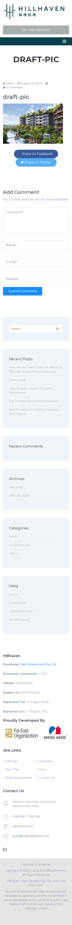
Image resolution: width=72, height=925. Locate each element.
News (13, 536)
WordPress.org (19, 619)
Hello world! (17, 380)
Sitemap (27, 864)
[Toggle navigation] (64, 41)
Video (13, 553)
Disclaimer (43, 864)
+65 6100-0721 (22, 826)
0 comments (14, 87)
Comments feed (20, 611)
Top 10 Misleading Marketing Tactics (34, 401)
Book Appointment (18, 777)
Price (42, 769)
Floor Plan (12, 769)
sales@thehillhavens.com (30, 836)
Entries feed (17, 602)
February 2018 (19, 495)
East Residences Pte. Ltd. (39, 664)
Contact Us (46, 777)
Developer (46, 761)
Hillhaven (11, 761)
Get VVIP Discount (36, 30)
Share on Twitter (37, 162)
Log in (13, 594)
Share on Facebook (37, 154)
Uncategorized (19, 545)
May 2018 (15, 487)
